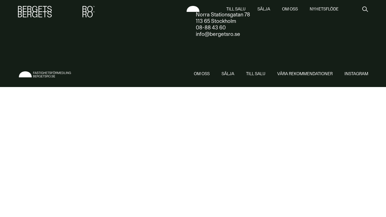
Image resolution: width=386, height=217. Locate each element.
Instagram (356, 73)
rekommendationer (305, 73)
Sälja (263, 9)
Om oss (290, 9)
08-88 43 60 (211, 27)
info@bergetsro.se (218, 34)
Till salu (236, 9)
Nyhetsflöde (324, 9)
